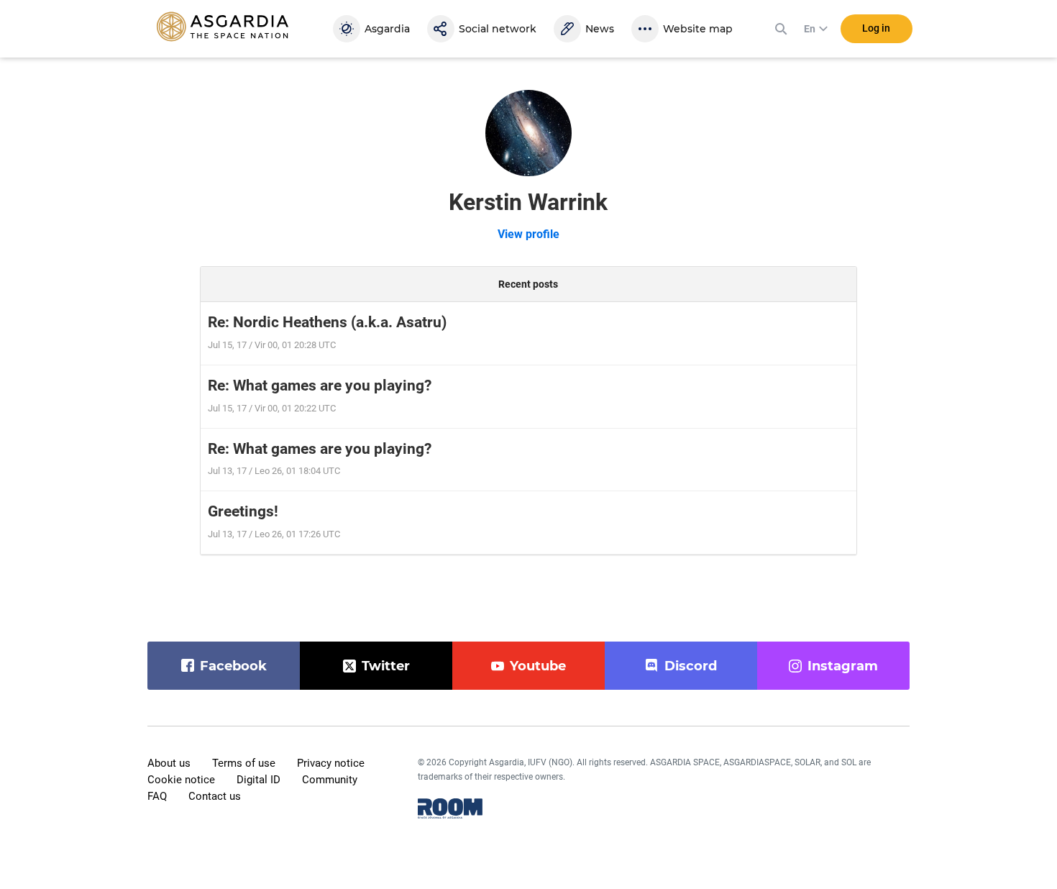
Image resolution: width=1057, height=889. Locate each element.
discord (690, 666)
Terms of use (243, 763)
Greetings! (243, 511)
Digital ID (258, 779)
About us (169, 763)
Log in (876, 28)
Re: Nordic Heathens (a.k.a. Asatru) (327, 322)
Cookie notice (181, 779)
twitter (386, 666)
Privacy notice (331, 763)
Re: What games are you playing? (319, 385)
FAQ (157, 796)
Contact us (214, 796)
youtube (538, 666)
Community (329, 779)
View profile (528, 234)
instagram (842, 666)
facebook (233, 666)
